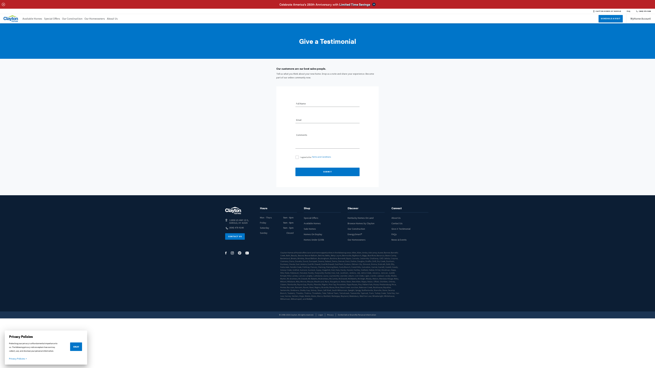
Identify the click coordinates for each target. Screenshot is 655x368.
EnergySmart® (355, 234)
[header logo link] (11, 18)
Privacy (330, 314)
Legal (320, 314)
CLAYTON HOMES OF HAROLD (608, 11)
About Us (112, 19)
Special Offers (52, 19)
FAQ (628, 11)
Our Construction (72, 19)
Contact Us (235, 236)
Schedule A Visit (611, 18)
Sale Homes (310, 229)
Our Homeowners (94, 19)
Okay (76, 347)
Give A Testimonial (400, 229)
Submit (327, 171)
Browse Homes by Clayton (361, 223)
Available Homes (32, 19)
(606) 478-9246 (645, 11)
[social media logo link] (226, 253)
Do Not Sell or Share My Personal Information (357, 314)
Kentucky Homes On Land (361, 218)
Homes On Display (313, 234)
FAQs (394, 234)
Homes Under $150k (314, 240)
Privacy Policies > (18, 359)
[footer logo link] (233, 210)
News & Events (399, 240)
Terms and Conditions (321, 157)
